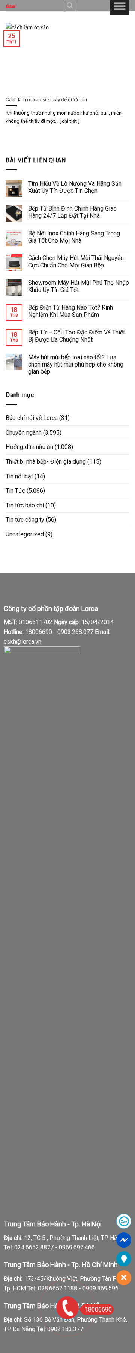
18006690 (98, 1309)
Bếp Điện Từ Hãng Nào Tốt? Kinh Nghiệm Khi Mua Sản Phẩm (70, 311)
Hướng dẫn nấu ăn (29, 446)
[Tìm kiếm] (70, 6)
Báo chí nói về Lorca (32, 417)
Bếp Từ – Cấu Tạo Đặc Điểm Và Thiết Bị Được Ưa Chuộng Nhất (76, 336)
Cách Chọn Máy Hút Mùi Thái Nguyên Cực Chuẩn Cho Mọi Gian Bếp (76, 261)
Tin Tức (15, 490)
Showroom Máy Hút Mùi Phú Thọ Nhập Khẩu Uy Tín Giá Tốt (78, 286)
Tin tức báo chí (25, 505)
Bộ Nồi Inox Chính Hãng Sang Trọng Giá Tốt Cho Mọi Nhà (74, 237)
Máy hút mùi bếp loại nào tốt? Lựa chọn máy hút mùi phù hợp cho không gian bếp (75, 364)
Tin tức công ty (25, 519)
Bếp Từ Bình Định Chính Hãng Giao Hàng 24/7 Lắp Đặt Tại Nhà (72, 212)
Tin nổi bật (19, 476)
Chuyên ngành (24, 432)
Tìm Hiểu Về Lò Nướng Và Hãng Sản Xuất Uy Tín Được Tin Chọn (75, 187)
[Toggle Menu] (120, 7)
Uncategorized (25, 534)
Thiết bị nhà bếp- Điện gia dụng (46, 461)
